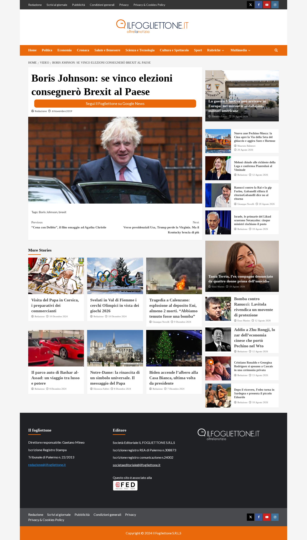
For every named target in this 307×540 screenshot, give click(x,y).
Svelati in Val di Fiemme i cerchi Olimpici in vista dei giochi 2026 (114, 305)
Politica (47, 50)
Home (32, 50)
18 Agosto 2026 (260, 229)
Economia (64, 50)
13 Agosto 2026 (260, 375)
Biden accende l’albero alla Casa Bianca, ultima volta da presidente (173, 377)
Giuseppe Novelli (161, 322)
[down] (223, 50)
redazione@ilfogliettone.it (47, 465)
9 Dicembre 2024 (182, 322)
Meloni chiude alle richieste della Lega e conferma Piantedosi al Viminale (254, 166)
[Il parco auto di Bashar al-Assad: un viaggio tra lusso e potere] (56, 348)
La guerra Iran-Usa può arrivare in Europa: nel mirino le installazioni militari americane (237, 106)
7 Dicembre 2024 (175, 389)
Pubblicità (78, 4)
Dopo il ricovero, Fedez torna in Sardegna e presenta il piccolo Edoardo (254, 393)
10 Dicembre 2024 (58, 316)
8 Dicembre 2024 (57, 389)
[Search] (276, 50)
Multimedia (239, 50)
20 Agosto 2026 (240, 116)
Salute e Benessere (107, 50)
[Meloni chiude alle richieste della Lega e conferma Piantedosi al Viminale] (218, 168)
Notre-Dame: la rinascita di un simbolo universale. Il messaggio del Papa (115, 377)
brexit (62, 212)
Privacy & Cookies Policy (149, 4)
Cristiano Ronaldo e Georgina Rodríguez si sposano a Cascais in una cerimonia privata (253, 366)
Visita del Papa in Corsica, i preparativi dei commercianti (55, 305)
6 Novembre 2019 (62, 111)
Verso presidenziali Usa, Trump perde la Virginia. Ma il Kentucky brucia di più (161, 227)
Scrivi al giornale (57, 4)
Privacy (124, 4)
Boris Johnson (48, 212)
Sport (198, 50)
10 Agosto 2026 (260, 402)
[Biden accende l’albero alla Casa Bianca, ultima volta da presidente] (174, 348)
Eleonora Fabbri (101, 389)
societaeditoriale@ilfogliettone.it (136, 465)
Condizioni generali (102, 4)
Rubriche (214, 50)
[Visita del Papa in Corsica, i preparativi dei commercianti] (56, 276)
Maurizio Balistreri (246, 146)
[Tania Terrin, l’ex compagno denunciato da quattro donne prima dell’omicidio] (242, 266)
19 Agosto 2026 (237, 286)
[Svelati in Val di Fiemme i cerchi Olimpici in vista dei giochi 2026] (115, 276)
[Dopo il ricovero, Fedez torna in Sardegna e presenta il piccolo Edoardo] (218, 396)
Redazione (35, 4)
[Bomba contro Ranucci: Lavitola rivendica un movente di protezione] (218, 309)
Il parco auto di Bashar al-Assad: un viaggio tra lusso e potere (55, 377)
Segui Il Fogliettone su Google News (115, 103)
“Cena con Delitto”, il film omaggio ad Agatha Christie (68, 225)
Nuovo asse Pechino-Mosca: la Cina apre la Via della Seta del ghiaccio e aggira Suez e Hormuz (254, 137)
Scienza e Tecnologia (140, 50)
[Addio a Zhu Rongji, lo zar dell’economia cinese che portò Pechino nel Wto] (218, 339)
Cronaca (83, 50)
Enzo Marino (218, 286)
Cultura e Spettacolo (174, 50)
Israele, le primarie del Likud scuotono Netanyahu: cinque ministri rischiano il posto (252, 220)
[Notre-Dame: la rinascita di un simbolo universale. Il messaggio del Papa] (115, 348)
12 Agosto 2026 (260, 175)
